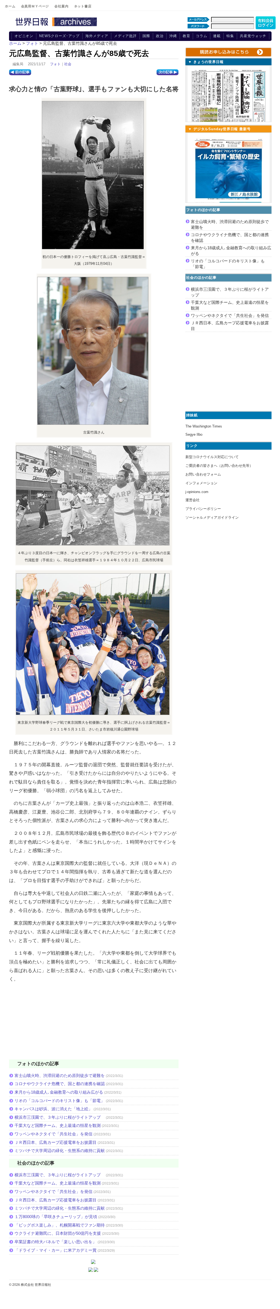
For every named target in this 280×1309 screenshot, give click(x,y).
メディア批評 (125, 36)
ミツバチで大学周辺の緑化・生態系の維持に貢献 (59, 1150)
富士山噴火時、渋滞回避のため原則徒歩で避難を (59, 1075)
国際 (146, 36)
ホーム (10, 6)
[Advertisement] (94, 1024)
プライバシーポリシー (203, 509)
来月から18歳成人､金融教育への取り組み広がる (58, 1092)
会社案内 (61, 6)
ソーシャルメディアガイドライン (212, 517)
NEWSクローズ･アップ (59, 36)
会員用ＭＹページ (35, 6)
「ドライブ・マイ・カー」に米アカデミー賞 (55, 1250)
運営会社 (192, 500)
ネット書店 (83, 6)
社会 (67, 64)
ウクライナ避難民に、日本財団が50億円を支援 (57, 1233)
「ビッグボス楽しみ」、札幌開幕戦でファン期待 (59, 1225)
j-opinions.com (196, 492)
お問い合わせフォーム (203, 474)
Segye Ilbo (193, 434)
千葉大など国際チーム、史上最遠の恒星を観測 (57, 1125)
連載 (217, 36)
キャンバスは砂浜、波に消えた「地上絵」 (53, 1108)
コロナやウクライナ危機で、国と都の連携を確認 (59, 1083)
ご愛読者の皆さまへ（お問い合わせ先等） (219, 466)
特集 (230, 36)
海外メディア (96, 36)
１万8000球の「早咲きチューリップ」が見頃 (55, 1216)
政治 (160, 36)
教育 (186, 36)
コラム (201, 36)
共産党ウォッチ (253, 36)
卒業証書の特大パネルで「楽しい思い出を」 (55, 1241)
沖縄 (173, 36)
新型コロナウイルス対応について (212, 457)
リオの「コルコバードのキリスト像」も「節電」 (59, 1100)
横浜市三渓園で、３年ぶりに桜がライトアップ (59, 1117)
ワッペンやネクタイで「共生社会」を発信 (53, 1134)
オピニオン (24, 36)
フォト (55, 64)
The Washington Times (203, 426)
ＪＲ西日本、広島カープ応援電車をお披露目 (55, 1142)
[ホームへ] (57, 26)
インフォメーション (201, 483)
